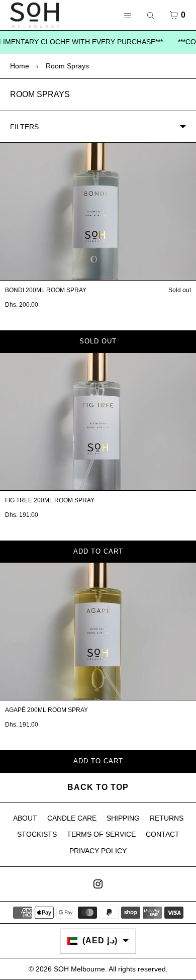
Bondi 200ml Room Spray (45, 290)
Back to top (98, 787)
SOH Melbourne (79, 969)
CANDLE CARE (71, 818)
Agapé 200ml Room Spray (46, 710)
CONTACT (162, 834)
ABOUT (25, 818)
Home (19, 66)
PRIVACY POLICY (98, 851)
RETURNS (166, 818)
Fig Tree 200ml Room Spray (49, 500)
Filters (24, 127)
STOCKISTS (37, 834)
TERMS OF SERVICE (101, 834)
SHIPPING (123, 818)
